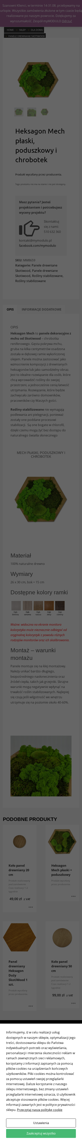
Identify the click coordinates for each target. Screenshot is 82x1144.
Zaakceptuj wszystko (41, 1133)
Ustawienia (41, 1123)
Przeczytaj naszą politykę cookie (39, 1110)
